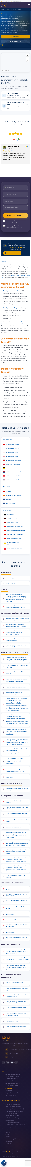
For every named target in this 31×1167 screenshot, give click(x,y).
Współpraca (9, 1141)
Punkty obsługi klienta (12, 1139)
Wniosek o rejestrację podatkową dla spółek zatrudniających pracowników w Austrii (17, 789)
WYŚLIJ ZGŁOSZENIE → (15, 215)
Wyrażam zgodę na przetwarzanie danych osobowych (16, 222)
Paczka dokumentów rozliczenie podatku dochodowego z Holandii (16, 1008)
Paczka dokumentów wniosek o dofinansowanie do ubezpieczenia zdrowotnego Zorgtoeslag (14, 632)
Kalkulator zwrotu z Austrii (13, 476)
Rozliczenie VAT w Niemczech (15, 526)
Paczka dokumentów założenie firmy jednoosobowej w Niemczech (15, 826)
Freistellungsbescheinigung (14, 519)
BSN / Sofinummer (10, 503)
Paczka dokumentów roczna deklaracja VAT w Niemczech (17, 820)
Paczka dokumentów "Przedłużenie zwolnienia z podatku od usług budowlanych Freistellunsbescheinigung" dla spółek (17, 769)
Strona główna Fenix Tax (13, 253)
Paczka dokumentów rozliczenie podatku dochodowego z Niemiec (16, 1014)
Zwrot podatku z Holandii (12, 448)
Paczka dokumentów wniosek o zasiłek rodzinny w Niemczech (15, 639)
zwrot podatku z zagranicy (15, 247)
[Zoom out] (27, 57)
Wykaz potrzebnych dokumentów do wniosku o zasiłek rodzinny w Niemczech (17, 619)
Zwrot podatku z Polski (12, 1085)
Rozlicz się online (16, 41)
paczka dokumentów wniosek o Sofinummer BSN (17, 989)
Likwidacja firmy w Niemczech (15, 534)
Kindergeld (8, 491)
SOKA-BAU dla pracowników (13, 495)
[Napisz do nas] (4, 1163)
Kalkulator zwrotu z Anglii (12, 480)
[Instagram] (7, 1062)
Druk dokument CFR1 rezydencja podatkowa (17, 919)
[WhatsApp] (16, 1062)
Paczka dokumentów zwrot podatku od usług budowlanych (17, 666)
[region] (15, 62)
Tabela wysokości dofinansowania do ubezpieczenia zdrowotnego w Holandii (16, 625)
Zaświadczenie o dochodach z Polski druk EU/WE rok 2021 (16, 901)
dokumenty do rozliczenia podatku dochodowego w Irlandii (14, 983)
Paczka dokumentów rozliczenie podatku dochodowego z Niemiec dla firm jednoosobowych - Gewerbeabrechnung (16, 859)
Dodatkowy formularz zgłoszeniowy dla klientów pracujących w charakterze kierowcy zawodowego (17, 959)
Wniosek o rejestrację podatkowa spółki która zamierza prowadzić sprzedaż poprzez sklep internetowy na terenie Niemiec (17, 843)
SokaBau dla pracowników (13, 1122)
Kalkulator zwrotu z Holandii (13, 472)
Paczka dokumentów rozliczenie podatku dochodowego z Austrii (16, 995)
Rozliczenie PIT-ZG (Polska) (13, 464)
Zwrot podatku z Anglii (10, 308)
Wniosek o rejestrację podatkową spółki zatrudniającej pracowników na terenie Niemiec (16, 851)
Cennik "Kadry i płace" (11, 583)
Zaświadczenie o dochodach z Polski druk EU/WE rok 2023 (16, 913)
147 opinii (20, 136)
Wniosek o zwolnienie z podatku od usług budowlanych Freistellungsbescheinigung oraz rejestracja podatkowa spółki (16, 679)
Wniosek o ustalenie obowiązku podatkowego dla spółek (14, 693)
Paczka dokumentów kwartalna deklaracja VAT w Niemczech (16, 814)
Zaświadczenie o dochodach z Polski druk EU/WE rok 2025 (16, 931)
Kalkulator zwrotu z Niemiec (13, 468)
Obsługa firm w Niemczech (13, 1104)
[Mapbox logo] (5, 71)
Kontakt (8, 1136)
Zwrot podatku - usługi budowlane (15, 1124)
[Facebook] (3, 1062)
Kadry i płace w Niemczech (14, 538)
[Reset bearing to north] (27, 60)
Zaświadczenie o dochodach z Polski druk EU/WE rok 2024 (16, 925)
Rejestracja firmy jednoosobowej (16, 530)
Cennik (8, 1132)
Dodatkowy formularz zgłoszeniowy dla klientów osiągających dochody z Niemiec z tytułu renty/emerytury (17, 951)
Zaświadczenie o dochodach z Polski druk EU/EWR (16, 888)
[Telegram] (12, 1062)
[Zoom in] (27, 55)
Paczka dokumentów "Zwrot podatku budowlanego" (15, 776)
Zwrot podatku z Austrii (15, 324)
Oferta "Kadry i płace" (11, 578)
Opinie (7, 1134)
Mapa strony (9, 1143)
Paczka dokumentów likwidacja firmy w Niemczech (15, 801)
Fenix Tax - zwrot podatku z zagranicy (11, 1156)
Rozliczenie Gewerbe (12, 522)
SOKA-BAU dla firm (12, 515)
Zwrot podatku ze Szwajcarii (13, 460)
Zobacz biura (16, 36)
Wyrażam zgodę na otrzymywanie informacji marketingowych (16, 226)
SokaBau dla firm (10, 1120)
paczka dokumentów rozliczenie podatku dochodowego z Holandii (16, 1020)
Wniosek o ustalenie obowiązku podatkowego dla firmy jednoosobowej (16, 686)
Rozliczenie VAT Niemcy (12, 1115)
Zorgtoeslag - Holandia (12, 1093)
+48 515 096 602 (6, 1)
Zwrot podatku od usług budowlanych (13, 543)
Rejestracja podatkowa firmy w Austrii (15, 549)
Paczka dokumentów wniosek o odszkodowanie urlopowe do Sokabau (15, 606)
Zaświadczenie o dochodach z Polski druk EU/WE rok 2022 (16, 895)
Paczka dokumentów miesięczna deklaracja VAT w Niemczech (17, 808)
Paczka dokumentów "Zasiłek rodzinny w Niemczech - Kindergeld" (16, 645)
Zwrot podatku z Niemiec (11, 291)
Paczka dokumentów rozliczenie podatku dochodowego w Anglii (16, 1002)
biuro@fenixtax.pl (16, 1)
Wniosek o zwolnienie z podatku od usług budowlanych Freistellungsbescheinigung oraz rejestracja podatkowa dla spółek (16, 659)
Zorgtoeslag (9, 499)
